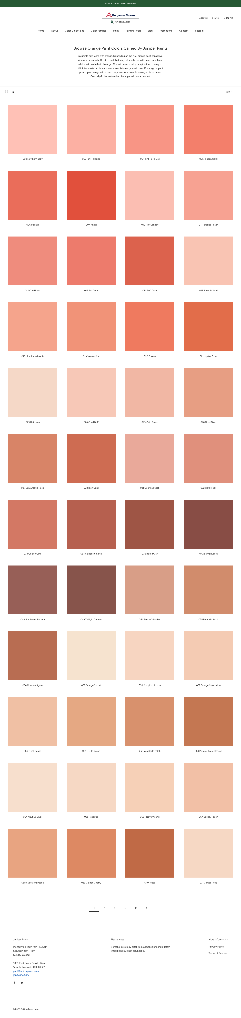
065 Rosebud (91, 816)
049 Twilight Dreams (91, 619)
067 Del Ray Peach (208, 816)
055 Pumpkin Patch (208, 619)
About (54, 30)
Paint (116, 30)
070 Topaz (149, 882)
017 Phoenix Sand (208, 290)
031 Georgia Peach (150, 487)
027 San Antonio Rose (32, 487)
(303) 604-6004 (21, 975)
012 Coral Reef (32, 290)
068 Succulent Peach (32, 882)
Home (41, 30)
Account (203, 17)
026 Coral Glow (208, 422)
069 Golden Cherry (91, 882)
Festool (199, 30)
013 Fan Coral (91, 290)
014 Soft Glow (149, 290)
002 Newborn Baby (33, 159)
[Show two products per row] (6, 91)
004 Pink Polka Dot (150, 159)
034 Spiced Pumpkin (91, 553)
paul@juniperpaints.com (26, 971)
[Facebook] (14, 983)
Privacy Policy (216, 946)
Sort (228, 91)
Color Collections (74, 30)
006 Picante (32, 224)
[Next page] (147, 908)
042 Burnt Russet (208, 553)
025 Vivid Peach (149, 422)
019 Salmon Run (91, 356)
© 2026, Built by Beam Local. (26, 1009)
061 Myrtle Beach (91, 751)
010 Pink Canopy (149, 224)
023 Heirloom (33, 422)
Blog (150, 30)
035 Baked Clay (150, 553)
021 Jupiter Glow (208, 356)
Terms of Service (218, 953)
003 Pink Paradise (91, 159)
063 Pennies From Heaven (208, 751)
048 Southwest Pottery (32, 619)
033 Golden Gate (32, 553)
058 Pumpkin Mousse (150, 685)
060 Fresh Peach (32, 751)
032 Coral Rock (208, 487)
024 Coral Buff (91, 422)
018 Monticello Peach (32, 356)
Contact (183, 30)
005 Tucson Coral (208, 159)
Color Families (98, 30)
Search (215, 17)
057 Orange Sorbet (91, 685)
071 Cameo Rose (208, 882)
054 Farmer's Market (150, 619)
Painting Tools (133, 30)
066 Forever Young (150, 816)
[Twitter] (22, 983)
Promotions (166, 30)
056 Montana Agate (32, 685)
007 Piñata (91, 224)
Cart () (228, 17)
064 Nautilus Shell (32, 816)
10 (136, 908)
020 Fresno (150, 356)
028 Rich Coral (91, 487)
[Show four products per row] (12, 91)
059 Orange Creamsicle (208, 685)
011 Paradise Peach (208, 224)
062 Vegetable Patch (150, 751)
